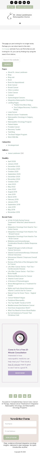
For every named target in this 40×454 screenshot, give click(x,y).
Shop (11, 7)
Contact (11, 95)
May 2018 (11, 210)
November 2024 (14, 179)
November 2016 (14, 212)
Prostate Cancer (14, 127)
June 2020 (12, 189)
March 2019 (12, 197)
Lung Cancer (12, 112)
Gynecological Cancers (16, 98)
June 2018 (12, 207)
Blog (9, 75)
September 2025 (14, 174)
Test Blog (11, 132)
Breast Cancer (13, 87)
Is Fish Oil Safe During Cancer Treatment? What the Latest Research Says (21, 222)
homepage (6, 49)
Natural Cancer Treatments (18, 115)
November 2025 (14, 169)
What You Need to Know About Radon (22, 310)
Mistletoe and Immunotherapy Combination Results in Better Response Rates (22, 243)
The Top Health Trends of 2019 (19, 303)
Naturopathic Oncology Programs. (24, 407)
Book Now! (20, 373)
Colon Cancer (13, 93)
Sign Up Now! (11, 437)
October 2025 (13, 171)
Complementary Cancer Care (21, 402)
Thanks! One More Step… (23, 105)
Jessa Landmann (14, 153)
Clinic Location (13, 90)
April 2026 (12, 161)
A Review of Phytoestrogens (18, 281)
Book (10, 80)
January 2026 (13, 164)
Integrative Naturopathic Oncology (20, 100)
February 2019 (13, 199)
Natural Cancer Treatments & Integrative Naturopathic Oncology (21, 405)
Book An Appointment (16, 82)
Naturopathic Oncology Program (20, 122)
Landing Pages (13, 103)
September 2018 (14, 204)
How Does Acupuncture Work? (19, 308)
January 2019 (13, 202)
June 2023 (12, 184)
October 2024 (13, 182)
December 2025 (14, 166)
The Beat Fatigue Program (17, 134)
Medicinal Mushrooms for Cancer (20, 276)
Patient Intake (13, 124)
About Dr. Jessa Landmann (17, 72)
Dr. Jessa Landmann (20, 16)
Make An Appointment (24, 7)
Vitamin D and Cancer (16, 279)
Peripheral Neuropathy (16, 300)
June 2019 (12, 194)
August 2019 (12, 192)
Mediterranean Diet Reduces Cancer (21, 305)
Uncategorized (13, 145)
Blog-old (11, 77)
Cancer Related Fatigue (16, 298)
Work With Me (13, 137)
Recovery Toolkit (14, 129)
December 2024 (14, 177)
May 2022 (11, 187)
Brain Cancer (12, 85)
